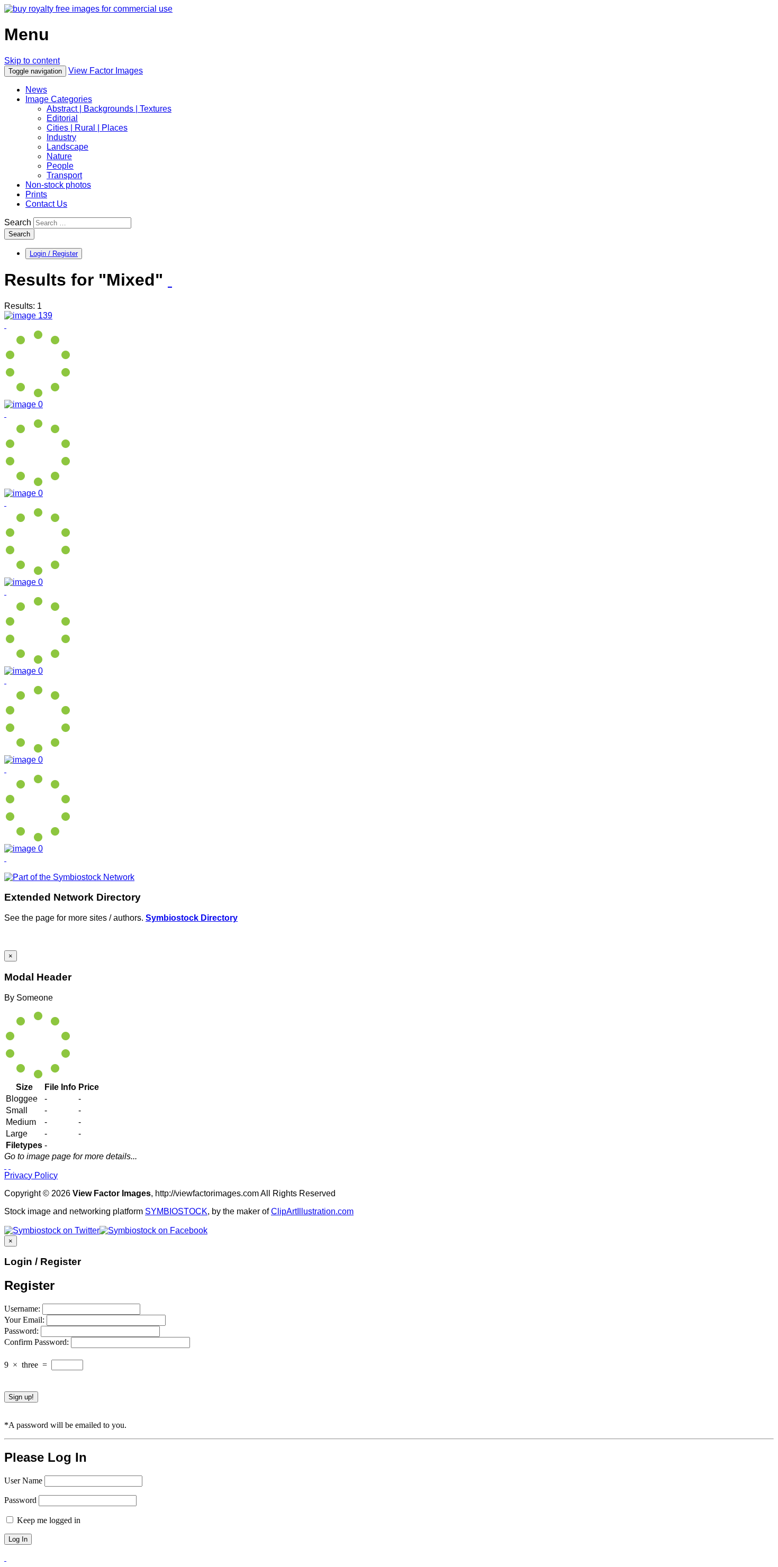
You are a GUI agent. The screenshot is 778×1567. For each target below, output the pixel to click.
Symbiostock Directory (192, 917)
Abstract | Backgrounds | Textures (109, 108)
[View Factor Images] (88, 8)
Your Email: (25, 1319)
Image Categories (58, 99)
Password (20, 1500)
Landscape (67, 146)
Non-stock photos (58, 184)
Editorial (62, 118)
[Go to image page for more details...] (5, 1165)
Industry (61, 137)
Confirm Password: (37, 1341)
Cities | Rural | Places (87, 127)
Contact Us (46, 203)
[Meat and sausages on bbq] (28, 315)
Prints (36, 194)
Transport (64, 175)
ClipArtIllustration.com (312, 1211)
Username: (23, 1308)
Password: (22, 1330)
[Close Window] (9, 1165)
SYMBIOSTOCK (176, 1211)
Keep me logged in (47, 1520)
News (36, 89)
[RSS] (170, 281)
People (60, 165)
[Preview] (5, 324)
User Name (23, 1480)
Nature (59, 156)
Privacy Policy (31, 1175)
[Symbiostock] (23, 404)
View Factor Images (105, 70)
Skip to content (32, 60)
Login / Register (54, 254)
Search (17, 222)
